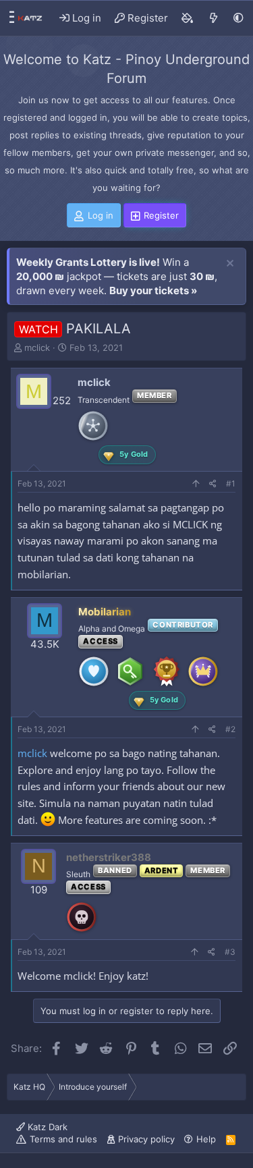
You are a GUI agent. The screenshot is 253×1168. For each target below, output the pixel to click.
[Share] (212, 484)
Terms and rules (63, 1139)
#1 (230, 483)
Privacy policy (146, 1139)
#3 (230, 952)
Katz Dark (46, 1126)
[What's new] (213, 18)
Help (206, 1139)
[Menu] (8, 18)
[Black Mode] (238, 18)
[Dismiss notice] (230, 264)
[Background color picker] (187, 18)
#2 (230, 729)
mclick (37, 347)
